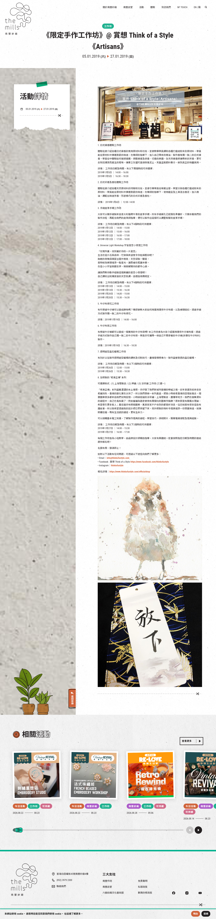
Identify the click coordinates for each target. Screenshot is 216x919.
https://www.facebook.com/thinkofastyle (149, 461)
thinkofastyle (117, 465)
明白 (195, 913)
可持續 (46, 806)
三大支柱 (109, 874)
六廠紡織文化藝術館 (113, 892)
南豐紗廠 (92, 806)
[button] (198, 830)
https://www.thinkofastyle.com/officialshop (129, 471)
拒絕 (206, 913)
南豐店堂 (107, 886)
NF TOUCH (182, 7)
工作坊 (34, 806)
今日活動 (20, 806)
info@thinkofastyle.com (118, 458)
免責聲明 (142, 881)
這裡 (69, 913)
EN (195, 7)
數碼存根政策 (145, 892)
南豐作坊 (107, 881)
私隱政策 (142, 886)
